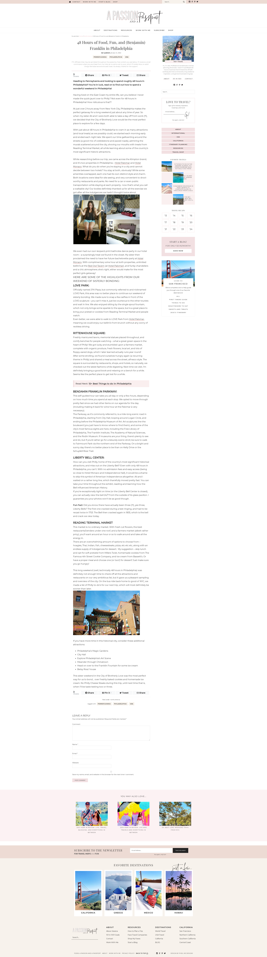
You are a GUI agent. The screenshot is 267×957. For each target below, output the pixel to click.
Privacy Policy (128, 953)
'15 (182, 215)
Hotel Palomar (122, 163)
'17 (165, 222)
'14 (174, 215)
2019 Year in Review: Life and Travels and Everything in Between (133, 830)
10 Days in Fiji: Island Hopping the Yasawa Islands (183, 177)
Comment (76, 724)
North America (115, 699)
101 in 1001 (177, 79)
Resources (178, 148)
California (178, 141)
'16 (191, 215)
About (166, 79)
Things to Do (178, 303)
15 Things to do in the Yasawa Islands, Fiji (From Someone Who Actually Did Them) (183, 166)
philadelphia (116, 57)
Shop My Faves (134, 939)
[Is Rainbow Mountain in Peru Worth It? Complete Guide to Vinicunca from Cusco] (167, 188)
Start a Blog (104, 2)
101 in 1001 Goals (113, 935)
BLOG (157, 942)
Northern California (187, 935)
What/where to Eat (178, 306)
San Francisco (185, 931)
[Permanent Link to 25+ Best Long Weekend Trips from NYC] (175, 825)
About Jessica (112, 931)
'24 (190, 229)
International (178, 133)
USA (126, 57)
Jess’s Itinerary (178, 312)
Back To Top (141, 953)
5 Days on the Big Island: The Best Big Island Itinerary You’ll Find (183, 199)
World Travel (160, 931)
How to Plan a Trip (135, 931)
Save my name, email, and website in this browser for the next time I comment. (103, 774)
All (178, 296)
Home (70, 2)
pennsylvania (100, 57)
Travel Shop (178, 152)
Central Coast (185, 942)
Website (75, 763)
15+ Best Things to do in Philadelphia (110, 383)
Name (75, 744)
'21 (165, 229)
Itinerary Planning (178, 144)
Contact (76, 2)
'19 (182, 222)
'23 (182, 229)
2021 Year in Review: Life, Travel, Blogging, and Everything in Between (92, 830)
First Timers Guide (178, 299)
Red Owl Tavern (96, 266)
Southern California (187, 939)
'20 (190, 222)
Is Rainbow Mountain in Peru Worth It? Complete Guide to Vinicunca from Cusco (183, 188)
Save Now (178, 251)
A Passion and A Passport (133, 15)
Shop (115, 2)
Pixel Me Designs (186, 953)
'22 (174, 229)
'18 (174, 222)
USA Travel (159, 935)
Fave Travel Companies (137, 935)
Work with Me (89, 2)
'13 (165, 215)
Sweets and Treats (178, 309)
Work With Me (112, 942)
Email (75, 753)
